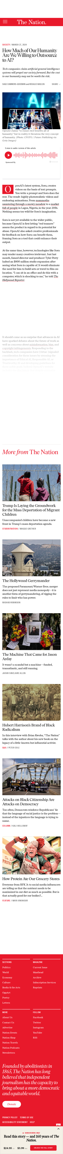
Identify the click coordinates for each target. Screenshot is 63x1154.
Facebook (38, 1017)
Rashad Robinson (11, 602)
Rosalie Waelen (37, 84)
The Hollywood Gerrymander (26, 580)
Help (32, 1122)
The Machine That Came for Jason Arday (29, 656)
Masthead (38, 972)
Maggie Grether (28, 528)
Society (6, 44)
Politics (6, 967)
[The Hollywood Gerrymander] (31, 557)
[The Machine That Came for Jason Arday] (31, 631)
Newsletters (8, 1052)
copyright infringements (16, 348)
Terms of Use (26, 1117)
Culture (6, 982)
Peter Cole (14, 747)
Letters (6, 1002)
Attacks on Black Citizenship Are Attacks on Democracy (28, 801)
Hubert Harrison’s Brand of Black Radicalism (28, 727)
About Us (7, 1017)
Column (6, 825)
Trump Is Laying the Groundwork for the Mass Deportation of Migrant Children (31, 510)
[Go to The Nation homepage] (31, 22)
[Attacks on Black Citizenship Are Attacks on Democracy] (31, 776)
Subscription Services (44, 982)
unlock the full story (43, 1148)
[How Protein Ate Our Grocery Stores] (31, 855)
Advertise (7, 1027)
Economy (7, 977)
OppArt (6, 992)
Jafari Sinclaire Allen (14, 673)
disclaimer (23, 370)
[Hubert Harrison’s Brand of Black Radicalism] (31, 702)
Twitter (37, 1022)
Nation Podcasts (10, 1047)
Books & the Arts (11, 987)
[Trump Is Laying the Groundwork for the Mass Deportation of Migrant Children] (31, 482)
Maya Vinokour (20, 900)
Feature (6, 900)
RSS (35, 1037)
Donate (11, 1104)
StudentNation (10, 528)
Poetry (5, 997)
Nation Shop (8, 1037)
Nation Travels (10, 1042)
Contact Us (8, 1022)
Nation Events (9, 1032)
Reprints (37, 987)
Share (55, 84)
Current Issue (40, 967)
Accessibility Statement (15, 1122)
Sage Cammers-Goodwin (13, 84)
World (5, 972)
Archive (37, 977)
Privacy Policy (10, 1117)
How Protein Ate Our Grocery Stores (31, 878)
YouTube (37, 1032)
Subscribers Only (32, 1133)
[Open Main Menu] (5, 21)
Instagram (38, 1027)
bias (51, 344)
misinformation (38, 344)
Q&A (4, 747)
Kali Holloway (20, 825)
